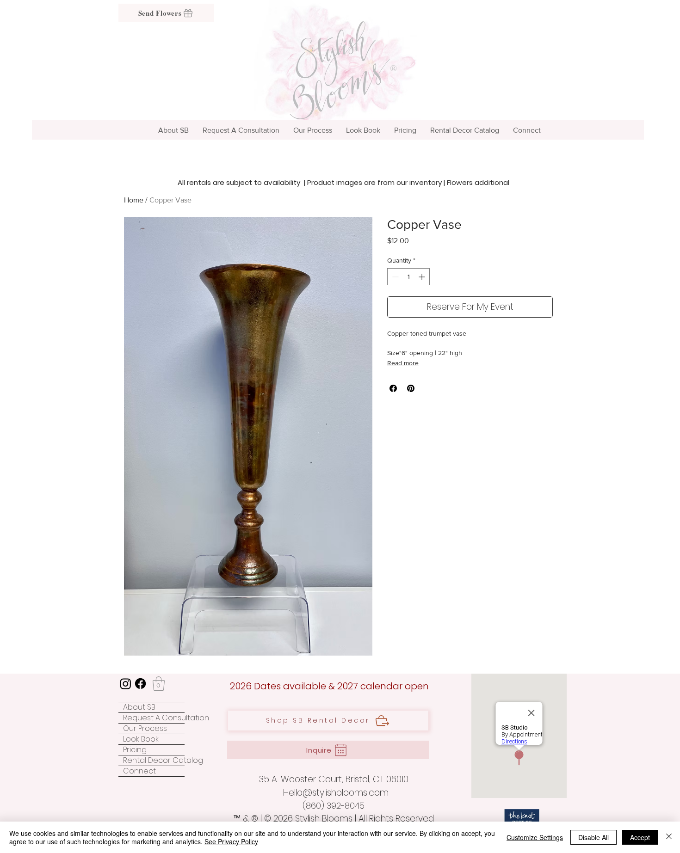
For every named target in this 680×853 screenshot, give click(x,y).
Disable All (593, 837)
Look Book (141, 739)
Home (133, 200)
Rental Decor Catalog (154, 760)
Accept (640, 837)
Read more (403, 363)
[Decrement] (394, 277)
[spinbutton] (408, 277)
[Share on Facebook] (393, 388)
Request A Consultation (154, 718)
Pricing (135, 750)
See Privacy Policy (231, 841)
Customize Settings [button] (535, 837)
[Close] (668, 837)
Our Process (145, 729)
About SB (139, 707)
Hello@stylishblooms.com (336, 792)
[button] (159, 683)
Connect (139, 771)
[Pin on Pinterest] (410, 388)
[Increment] (422, 277)
